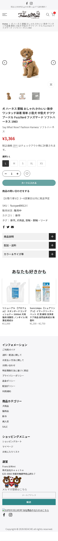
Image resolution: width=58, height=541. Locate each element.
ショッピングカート (12, 441)
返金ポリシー (8, 380)
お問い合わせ (8, 365)
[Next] (53, 62)
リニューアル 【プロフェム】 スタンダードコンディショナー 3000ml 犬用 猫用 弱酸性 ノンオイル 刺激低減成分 (15, 314)
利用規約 (6, 391)
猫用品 (5, 411)
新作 (17, 215)
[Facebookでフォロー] (27, 3)
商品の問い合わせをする (16, 191)
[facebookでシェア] (3, 227)
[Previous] (4, 62)
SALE (5, 426)
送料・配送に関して (12, 354)
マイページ (7, 446)
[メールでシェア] (12, 227)
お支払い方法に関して (13, 360)
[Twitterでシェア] (8, 227)
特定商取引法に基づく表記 (15, 370)
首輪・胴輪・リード (37, 220)
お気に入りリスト (11, 451)
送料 (15, 145)
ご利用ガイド (8, 349)
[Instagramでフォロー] (31, 3)
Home (5, 24)
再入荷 (5, 421)
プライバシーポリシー (13, 375)
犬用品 (20, 220)
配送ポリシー (8, 386)
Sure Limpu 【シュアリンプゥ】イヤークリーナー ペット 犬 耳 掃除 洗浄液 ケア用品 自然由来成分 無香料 (42, 314)
